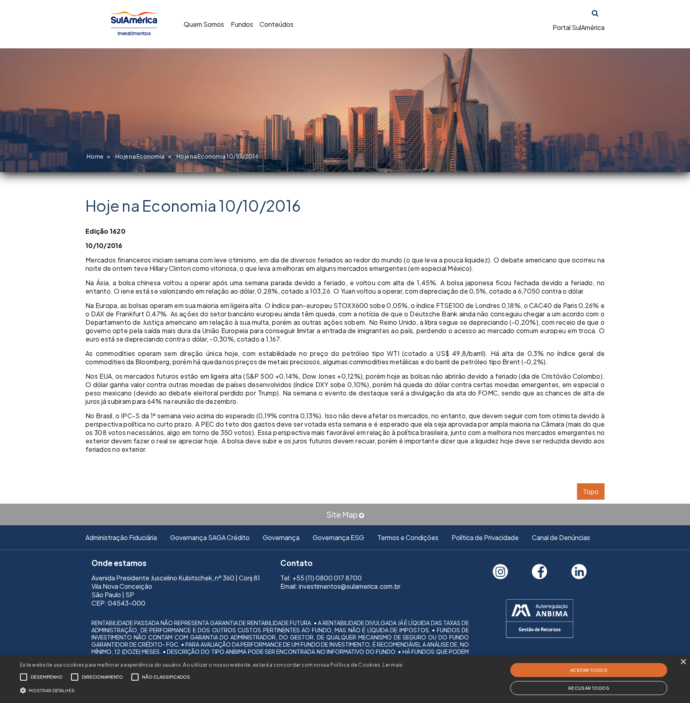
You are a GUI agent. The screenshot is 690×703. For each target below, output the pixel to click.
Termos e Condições (407, 537)
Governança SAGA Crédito (210, 537)
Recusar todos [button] (588, 688)
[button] (211, 689)
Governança (281, 537)
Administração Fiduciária (121, 537)
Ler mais (392, 665)
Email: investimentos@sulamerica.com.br (340, 586)
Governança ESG (338, 537)
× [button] (683, 662)
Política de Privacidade (485, 537)
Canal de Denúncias (561, 537)
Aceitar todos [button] (588, 670)
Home (95, 156)
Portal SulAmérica (579, 27)
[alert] (345, 679)
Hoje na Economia (140, 156)
